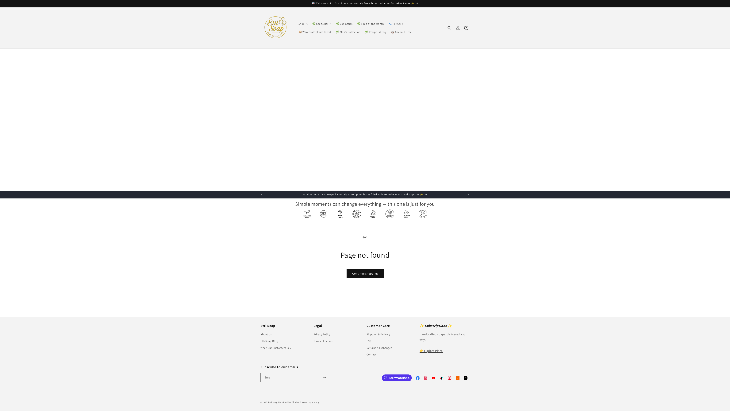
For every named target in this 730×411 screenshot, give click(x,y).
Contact (371, 354)
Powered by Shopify (309, 402)
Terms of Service (323, 341)
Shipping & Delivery (378, 334)
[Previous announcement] (262, 194)
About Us (266, 334)
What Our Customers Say (275, 348)
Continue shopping (365, 273)
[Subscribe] (324, 377)
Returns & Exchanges (379, 348)
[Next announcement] (468, 194)
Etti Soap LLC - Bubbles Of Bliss (283, 402)
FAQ (369, 341)
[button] (303, 24)
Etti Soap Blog (269, 341)
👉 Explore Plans (431, 351)
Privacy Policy (321, 334)
